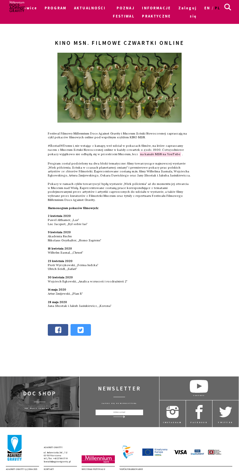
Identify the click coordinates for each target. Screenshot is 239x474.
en (207, 8)
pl (217, 8)
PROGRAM (55, 8)
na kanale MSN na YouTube (160, 154)
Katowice (26, 8)
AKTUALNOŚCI (90, 8)
